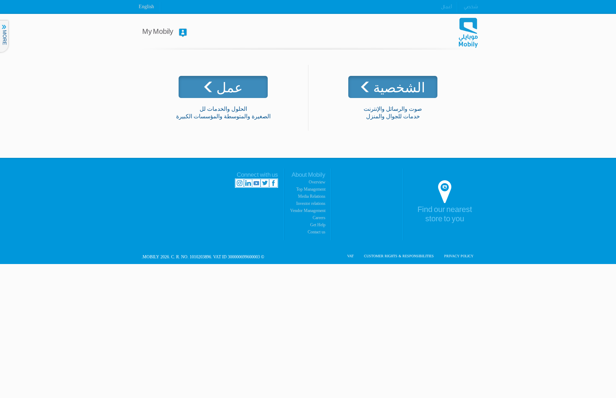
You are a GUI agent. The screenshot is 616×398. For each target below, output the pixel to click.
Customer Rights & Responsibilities (399, 256)
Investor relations (310, 203)
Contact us (316, 231)
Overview (317, 182)
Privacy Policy (458, 256)
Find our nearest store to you (444, 214)
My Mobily (157, 32)
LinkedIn (248, 183)
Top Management (310, 189)
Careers (319, 217)
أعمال (446, 6)
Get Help (317, 224)
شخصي (471, 6)
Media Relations (311, 196)
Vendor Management (307, 210)
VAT (350, 256)
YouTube (256, 183)
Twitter (265, 183)
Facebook (273, 183)
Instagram (239, 183)
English (146, 6)
